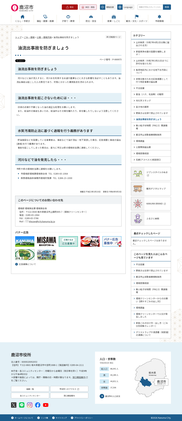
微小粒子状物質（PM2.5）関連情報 (151, 127)
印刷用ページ (114, 37)
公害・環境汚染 (44, 37)
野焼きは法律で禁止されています (152, 113)
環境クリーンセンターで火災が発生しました (152, 315)
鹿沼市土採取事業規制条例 (148, 134)
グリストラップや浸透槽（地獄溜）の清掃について (152, 334)
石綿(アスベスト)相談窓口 (148, 159)
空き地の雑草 (142, 106)
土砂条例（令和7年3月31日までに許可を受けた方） (152, 62)
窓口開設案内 (78, 377)
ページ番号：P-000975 (111, 59)
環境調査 (140, 141)
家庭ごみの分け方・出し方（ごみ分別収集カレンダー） (152, 324)
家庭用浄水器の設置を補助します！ (151, 53)
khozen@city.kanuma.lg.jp (42, 221)
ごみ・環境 (29, 37)
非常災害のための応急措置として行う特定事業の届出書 (152, 80)
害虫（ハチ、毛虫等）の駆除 (149, 94)
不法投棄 (140, 88)
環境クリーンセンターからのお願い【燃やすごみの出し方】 (152, 300)
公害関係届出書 (143, 147)
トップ (18, 37)
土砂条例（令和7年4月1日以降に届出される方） (152, 44)
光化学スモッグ (143, 100)
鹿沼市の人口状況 (112, 396)
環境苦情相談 (142, 153)
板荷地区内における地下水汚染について (152, 71)
